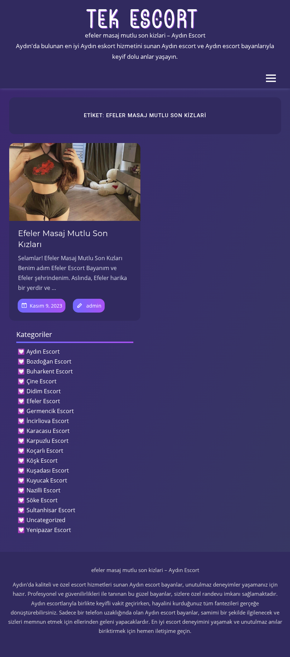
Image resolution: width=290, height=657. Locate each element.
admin (94, 305)
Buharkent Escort (50, 371)
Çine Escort (42, 381)
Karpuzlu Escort (48, 441)
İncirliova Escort (48, 421)
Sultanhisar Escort (51, 510)
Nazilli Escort (43, 490)
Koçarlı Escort (45, 451)
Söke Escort (42, 500)
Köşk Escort (42, 460)
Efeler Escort (43, 401)
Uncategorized (46, 520)
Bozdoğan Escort (49, 361)
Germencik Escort (50, 411)
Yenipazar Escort (49, 530)
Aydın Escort (43, 351)
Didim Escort (44, 391)
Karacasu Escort (48, 431)
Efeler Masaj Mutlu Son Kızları (63, 239)
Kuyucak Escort (47, 480)
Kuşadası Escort (48, 470)
